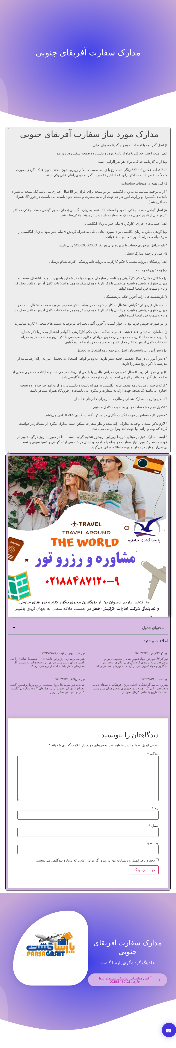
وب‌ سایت (151, 843)
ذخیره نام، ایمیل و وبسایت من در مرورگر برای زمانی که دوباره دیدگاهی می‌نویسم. (95, 860)
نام (155, 808)
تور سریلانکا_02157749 (70, 679)
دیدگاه (153, 753)
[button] (14, 627)
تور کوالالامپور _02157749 (151, 653)
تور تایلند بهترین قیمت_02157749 (63, 653)
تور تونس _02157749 (154, 679)
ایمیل (154, 825)
